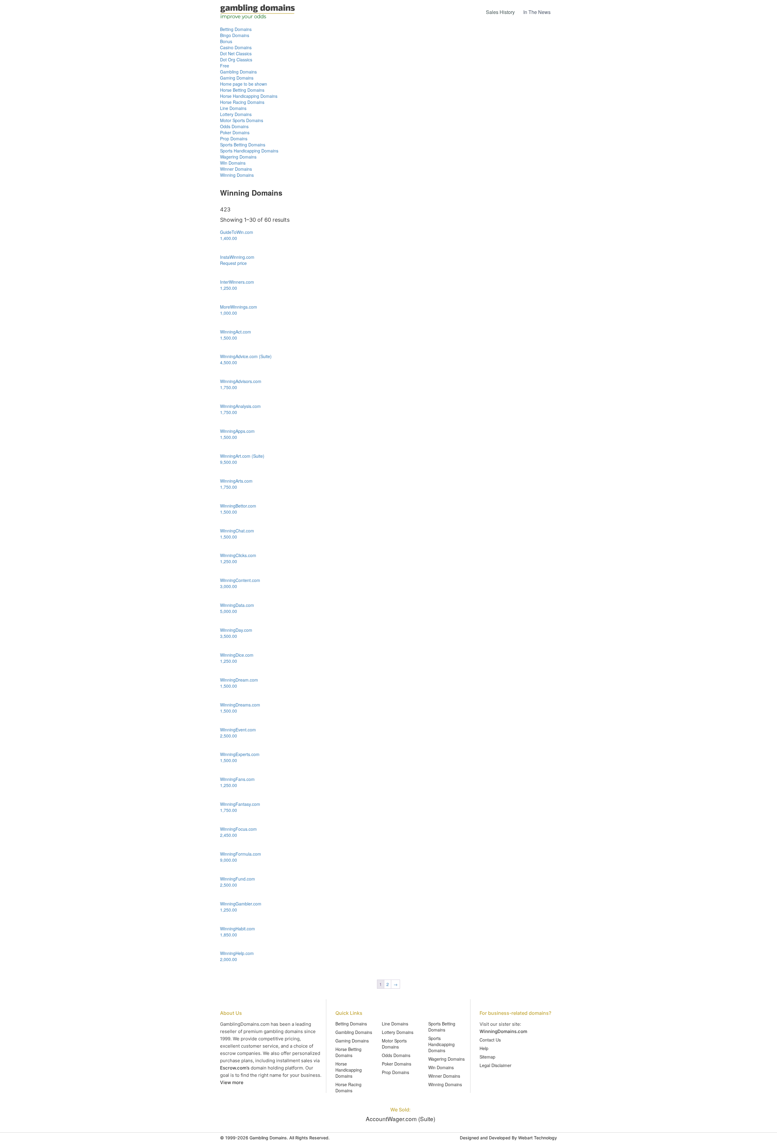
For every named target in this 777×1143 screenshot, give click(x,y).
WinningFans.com (237, 779)
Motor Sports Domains (241, 120)
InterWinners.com (237, 282)
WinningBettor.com (238, 506)
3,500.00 (228, 636)
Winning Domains (237, 175)
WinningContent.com (240, 580)
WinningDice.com (236, 655)
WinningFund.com (237, 879)
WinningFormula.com (240, 854)
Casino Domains (236, 47)
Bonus (226, 41)
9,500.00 (228, 462)
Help (484, 1048)
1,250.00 (228, 288)
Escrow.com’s (234, 1068)
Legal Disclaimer (495, 1065)
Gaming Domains (236, 78)
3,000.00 (228, 586)
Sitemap (487, 1057)
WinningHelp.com (237, 953)
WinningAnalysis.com (240, 406)
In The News (537, 12)
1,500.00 (228, 338)
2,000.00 (228, 959)
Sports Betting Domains (242, 145)
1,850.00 (228, 935)
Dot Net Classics (236, 53)
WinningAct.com (235, 332)
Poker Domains (234, 132)
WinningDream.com (239, 680)
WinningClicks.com (238, 555)
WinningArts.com (236, 481)
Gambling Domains (238, 72)
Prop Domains (233, 138)
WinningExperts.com (240, 754)
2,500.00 (228, 736)
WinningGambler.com (240, 904)
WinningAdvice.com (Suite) (246, 356)
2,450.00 (228, 835)
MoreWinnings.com (238, 307)
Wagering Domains (238, 157)
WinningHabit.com (237, 929)
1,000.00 (228, 313)
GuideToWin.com (236, 232)
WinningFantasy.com (240, 804)
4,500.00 (228, 362)
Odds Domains (234, 126)
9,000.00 (228, 860)
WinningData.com (237, 605)
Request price (233, 263)
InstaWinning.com (237, 257)
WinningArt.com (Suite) (242, 456)
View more (231, 1082)
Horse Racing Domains (242, 102)
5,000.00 (228, 611)
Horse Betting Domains (242, 90)
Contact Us (490, 1040)
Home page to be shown (243, 84)
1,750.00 (228, 387)
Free (224, 66)
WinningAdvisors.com (240, 381)
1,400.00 (228, 238)
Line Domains (233, 108)
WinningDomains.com (503, 1031)
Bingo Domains (234, 35)
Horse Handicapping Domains (248, 96)
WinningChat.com (237, 531)
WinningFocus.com (238, 829)
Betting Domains (236, 29)
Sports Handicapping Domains (249, 151)
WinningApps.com (237, 431)
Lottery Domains (236, 114)
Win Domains (233, 163)
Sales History (500, 12)
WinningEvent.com (238, 730)
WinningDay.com (236, 630)
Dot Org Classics (236, 59)
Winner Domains (236, 169)
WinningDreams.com (240, 705)
